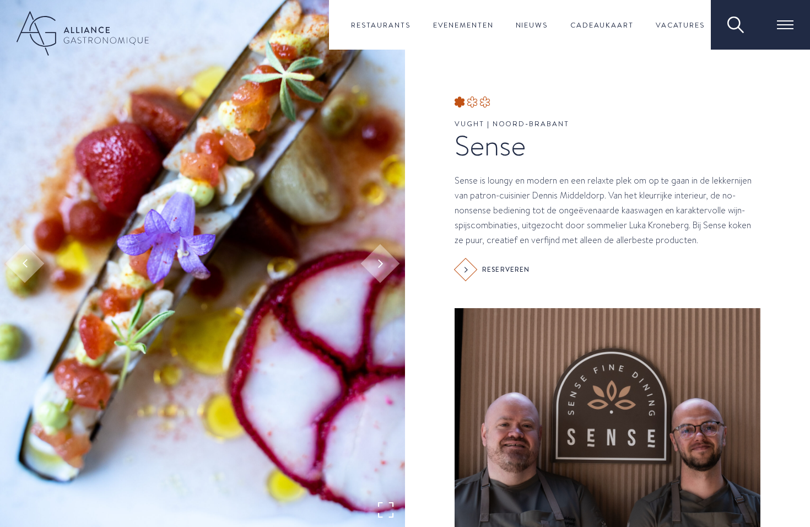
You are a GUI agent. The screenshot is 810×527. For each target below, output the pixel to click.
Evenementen (463, 25)
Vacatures (680, 25)
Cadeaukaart (602, 25)
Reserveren (506, 270)
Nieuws (532, 25)
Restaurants (381, 25)
